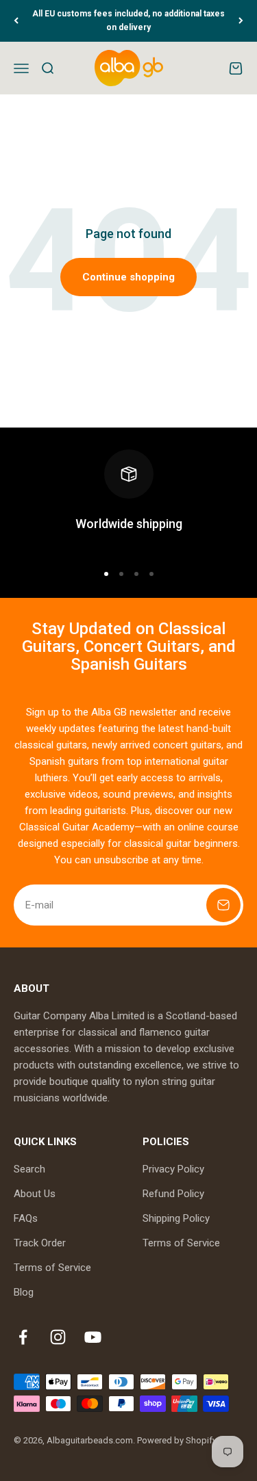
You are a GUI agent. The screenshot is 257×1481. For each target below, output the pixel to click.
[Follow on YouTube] (93, 1337)
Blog (24, 1292)
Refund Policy (173, 1194)
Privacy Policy (173, 1169)
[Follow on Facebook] (23, 1337)
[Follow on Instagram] (58, 1337)
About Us (35, 1194)
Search (29, 1169)
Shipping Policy (176, 1218)
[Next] (240, 21)
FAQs (26, 1218)
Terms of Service (52, 1267)
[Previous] (16, 21)
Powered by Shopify (177, 1440)
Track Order (40, 1243)
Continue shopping (128, 277)
